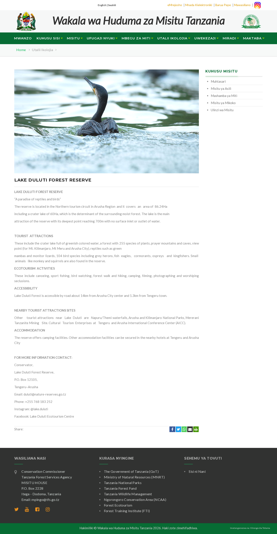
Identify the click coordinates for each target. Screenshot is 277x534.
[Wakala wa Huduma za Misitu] (26, 18)
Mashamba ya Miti (224, 96)
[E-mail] (190, 429)
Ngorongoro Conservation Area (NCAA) (135, 499)
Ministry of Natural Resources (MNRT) (134, 477)
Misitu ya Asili (221, 88)
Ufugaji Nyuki (101, 38)
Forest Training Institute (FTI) (127, 511)
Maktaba (252, 38)
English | (103, 5)
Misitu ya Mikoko (223, 103)
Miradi (229, 38)
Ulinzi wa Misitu (222, 110)
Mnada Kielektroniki (198, 5)
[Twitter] (178, 429)
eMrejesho (174, 5)
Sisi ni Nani (197, 471)
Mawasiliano (242, 5)
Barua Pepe (223, 5)
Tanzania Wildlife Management (128, 494)
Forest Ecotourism (118, 505)
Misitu (73, 38)
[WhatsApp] (184, 429)
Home (21, 50)
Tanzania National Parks (123, 483)
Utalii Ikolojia (172, 38)
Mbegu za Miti (136, 38)
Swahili (112, 5)
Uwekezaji (205, 38)
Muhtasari (218, 81)
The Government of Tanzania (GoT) (131, 471)
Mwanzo (23, 38)
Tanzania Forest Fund (120, 488)
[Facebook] (172, 429)
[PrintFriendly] (196, 429)
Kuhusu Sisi (48, 38)
